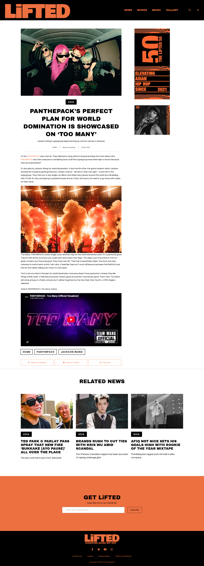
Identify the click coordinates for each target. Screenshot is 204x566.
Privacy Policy (104, 556)
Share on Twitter (72, 362)
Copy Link (106, 362)
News (128, 10)
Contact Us (77, 556)
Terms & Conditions (123, 556)
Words (142, 10)
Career (90, 556)
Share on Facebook (38, 362)
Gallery (172, 10)
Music (156, 10)
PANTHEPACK (34, 156)
